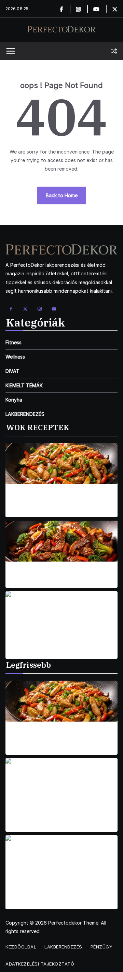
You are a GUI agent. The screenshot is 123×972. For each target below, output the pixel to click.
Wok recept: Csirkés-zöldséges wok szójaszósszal (50, 499)
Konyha (13, 400)
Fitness (13, 342)
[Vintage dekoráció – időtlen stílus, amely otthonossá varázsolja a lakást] (61, 778)
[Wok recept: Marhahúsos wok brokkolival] (61, 541)
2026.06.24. (18, 827)
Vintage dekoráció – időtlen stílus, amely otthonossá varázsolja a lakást (58, 814)
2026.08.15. (17, 513)
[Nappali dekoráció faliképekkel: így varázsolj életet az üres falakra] (61, 855)
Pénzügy (102, 946)
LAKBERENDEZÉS (24, 414)
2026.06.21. (18, 905)
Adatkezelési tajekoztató (39, 964)
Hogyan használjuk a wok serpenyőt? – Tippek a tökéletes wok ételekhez (55, 736)
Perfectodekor (65, 923)
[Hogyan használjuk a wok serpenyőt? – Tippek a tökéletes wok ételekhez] (61, 701)
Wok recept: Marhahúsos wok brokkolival (61, 573)
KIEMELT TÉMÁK (24, 385)
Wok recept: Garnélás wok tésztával (62, 644)
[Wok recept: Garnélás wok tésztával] (61, 611)
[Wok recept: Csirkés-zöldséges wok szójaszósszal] (61, 463)
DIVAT (12, 371)
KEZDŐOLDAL (20, 946)
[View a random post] (114, 51)
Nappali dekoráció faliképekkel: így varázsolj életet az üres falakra (51, 891)
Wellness (15, 357)
